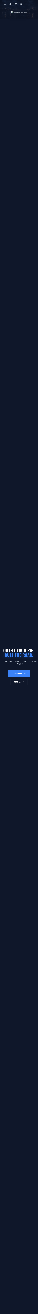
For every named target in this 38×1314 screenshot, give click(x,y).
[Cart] (16, 4)
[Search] (5, 4)
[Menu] (21, 4)
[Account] (10, 4)
